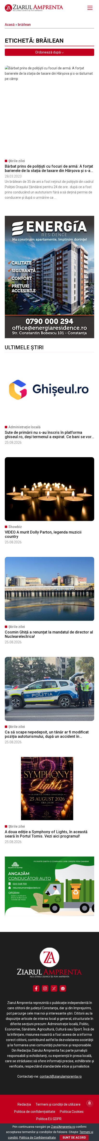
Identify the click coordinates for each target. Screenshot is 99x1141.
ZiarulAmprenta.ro (63, 1126)
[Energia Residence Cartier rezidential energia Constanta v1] (49, 337)
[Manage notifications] (89, 1103)
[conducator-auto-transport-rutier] (49, 915)
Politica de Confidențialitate (37, 1137)
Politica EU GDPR (49, 1119)
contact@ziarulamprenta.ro (61, 1076)
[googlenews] (63, 988)
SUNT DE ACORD (74, 1137)
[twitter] (54, 988)
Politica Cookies (72, 1112)
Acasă (10, 24)
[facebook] (36, 988)
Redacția (24, 1104)
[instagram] (45, 988)
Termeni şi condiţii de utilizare (58, 1104)
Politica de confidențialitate (34, 1112)
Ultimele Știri (24, 347)
